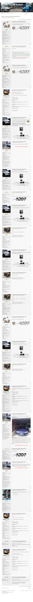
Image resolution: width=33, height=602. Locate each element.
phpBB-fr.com (5, 591)
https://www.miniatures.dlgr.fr (14, 404)
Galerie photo (13, 100)
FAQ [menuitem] (1, 11)
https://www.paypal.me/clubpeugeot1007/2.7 (17, 554)
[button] (22, 19)
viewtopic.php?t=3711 (21, 517)
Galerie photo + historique (15, 401)
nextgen (12, 592)
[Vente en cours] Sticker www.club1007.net (11, 16)
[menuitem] (3, 593)
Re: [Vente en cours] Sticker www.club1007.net (19, 21)
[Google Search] (25, 14)
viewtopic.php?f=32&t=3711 (18, 92)
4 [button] (26, 19)
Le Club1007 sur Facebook (15, 98)
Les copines (18, 253)
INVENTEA (9, 592)
